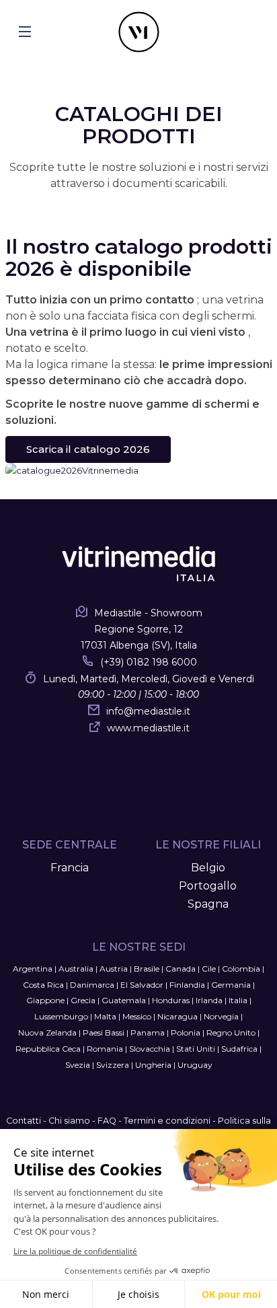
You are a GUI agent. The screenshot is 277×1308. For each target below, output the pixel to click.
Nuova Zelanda (47, 1032)
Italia (238, 1000)
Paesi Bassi (103, 1032)
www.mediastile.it (148, 728)
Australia (75, 969)
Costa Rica (43, 985)
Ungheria (153, 1065)
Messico (136, 1016)
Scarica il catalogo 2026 (88, 449)
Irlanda (209, 1000)
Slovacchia (149, 1049)
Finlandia (187, 985)
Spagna (208, 904)
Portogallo (208, 885)
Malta (105, 1016)
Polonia (185, 1032)
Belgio (208, 867)
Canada (180, 969)
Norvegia (221, 1016)
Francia (69, 867)
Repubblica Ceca (48, 1049)
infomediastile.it (148, 711)
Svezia (77, 1065)
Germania (231, 985)
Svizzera (112, 1065)
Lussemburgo (61, 1016)
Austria (114, 969)
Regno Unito (230, 1032)
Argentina (32, 969)
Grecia (83, 1000)
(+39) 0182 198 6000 (148, 662)
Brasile (146, 969)
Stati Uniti (195, 1049)
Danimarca (92, 985)
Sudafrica (239, 1049)
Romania (105, 1049)
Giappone (45, 1000)
